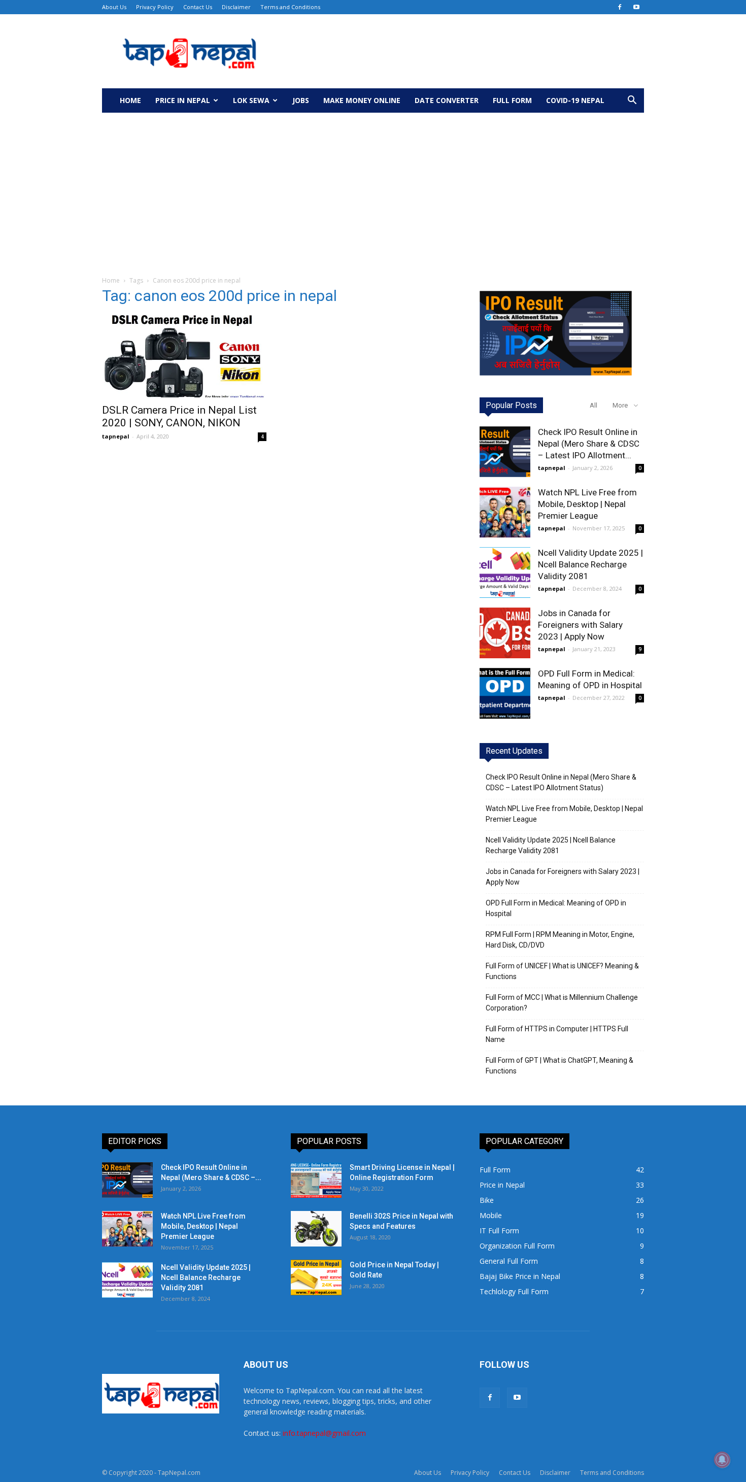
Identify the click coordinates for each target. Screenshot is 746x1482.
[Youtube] (636, 7)
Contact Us (197, 7)
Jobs (300, 100)
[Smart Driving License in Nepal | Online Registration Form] (316, 1180)
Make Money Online (361, 100)
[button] (632, 101)
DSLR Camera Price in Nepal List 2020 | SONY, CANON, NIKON (179, 416)
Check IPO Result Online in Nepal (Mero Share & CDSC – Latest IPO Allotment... (588, 443)
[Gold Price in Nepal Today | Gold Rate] (316, 1277)
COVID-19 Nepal (575, 100)
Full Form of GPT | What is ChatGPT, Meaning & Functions (559, 1065)
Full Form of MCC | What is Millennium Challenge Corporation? (562, 1002)
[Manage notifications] (722, 1460)
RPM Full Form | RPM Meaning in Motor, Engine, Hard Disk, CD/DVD (560, 939)
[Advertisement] (373, 189)
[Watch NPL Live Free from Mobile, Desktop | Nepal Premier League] (505, 512)
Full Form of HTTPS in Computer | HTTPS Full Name (557, 1034)
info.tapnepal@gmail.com (324, 1433)
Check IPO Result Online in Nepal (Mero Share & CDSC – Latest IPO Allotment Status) (561, 782)
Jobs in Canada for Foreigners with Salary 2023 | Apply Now (580, 625)
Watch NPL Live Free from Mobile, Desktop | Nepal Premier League (587, 504)
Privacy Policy (155, 7)
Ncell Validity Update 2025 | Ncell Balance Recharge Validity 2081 (590, 564)
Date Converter (447, 100)
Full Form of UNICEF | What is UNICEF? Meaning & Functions (562, 971)
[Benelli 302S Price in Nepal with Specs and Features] (316, 1229)
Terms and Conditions (290, 7)
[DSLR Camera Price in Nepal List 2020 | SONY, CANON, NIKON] (184, 356)
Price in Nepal (182, 100)
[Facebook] (619, 7)
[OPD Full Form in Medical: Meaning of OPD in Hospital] (505, 693)
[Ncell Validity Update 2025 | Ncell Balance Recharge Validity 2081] (505, 572)
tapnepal (115, 436)
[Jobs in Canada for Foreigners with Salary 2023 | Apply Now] (505, 633)
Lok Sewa (251, 100)
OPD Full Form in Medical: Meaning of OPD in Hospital (556, 908)
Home (130, 100)
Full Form (512, 100)
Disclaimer (236, 7)
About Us (114, 7)
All (593, 405)
